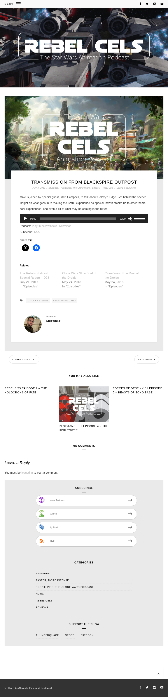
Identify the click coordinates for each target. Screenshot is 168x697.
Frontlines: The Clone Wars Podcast (80, 188)
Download (65, 226)
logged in (27, 472)
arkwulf (53, 321)
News (40, 594)
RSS (37, 232)
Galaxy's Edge (38, 300)
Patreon (87, 635)
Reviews (42, 607)
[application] (84, 218)
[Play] (25, 218)
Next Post (145, 359)
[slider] (140, 218)
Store (70, 635)
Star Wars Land (64, 300)
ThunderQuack (47, 635)
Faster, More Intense (52, 580)
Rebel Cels (107, 188)
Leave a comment (126, 187)
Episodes (53, 188)
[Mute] (130, 218)
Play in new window (44, 226)
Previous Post (25, 359)
